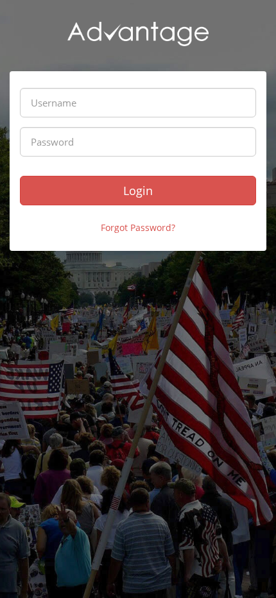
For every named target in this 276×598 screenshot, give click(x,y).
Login (138, 190)
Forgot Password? (138, 227)
